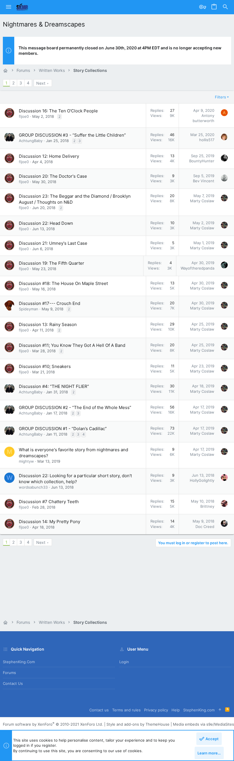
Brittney (207, 506)
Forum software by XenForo (53, 724)
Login (124, 661)
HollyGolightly (202, 480)
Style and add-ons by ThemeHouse (138, 724)
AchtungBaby (31, 140)
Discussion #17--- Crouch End (49, 303)
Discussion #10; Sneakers (45, 366)
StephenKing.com (19, 661)
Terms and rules (126, 710)
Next (40, 83)
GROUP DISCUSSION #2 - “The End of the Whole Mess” (75, 407)
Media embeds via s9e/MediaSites (203, 724)
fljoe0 (24, 116)
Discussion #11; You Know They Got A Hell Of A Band (72, 345)
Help (176, 710)
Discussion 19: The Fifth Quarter (51, 263)
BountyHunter (201, 161)
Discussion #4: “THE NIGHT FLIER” (54, 386)
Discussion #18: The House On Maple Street (63, 283)
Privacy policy (156, 710)
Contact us (13, 683)
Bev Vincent (203, 181)
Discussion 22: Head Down (46, 223)
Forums (9, 672)
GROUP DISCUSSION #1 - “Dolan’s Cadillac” (63, 428)
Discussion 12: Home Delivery (49, 156)
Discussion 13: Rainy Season (48, 324)
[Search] (225, 7)
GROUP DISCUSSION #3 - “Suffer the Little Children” (72, 135)
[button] (8, 7)
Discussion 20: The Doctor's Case (53, 176)
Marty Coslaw (202, 201)
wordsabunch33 (33, 487)
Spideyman (28, 309)
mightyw (26, 461)
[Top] (219, 709)
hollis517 (206, 139)
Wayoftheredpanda (197, 268)
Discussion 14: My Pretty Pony (49, 521)
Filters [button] (220, 97)
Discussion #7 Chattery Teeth (49, 501)
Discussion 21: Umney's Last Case (53, 243)
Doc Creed (204, 526)
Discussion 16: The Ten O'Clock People (58, 111)
